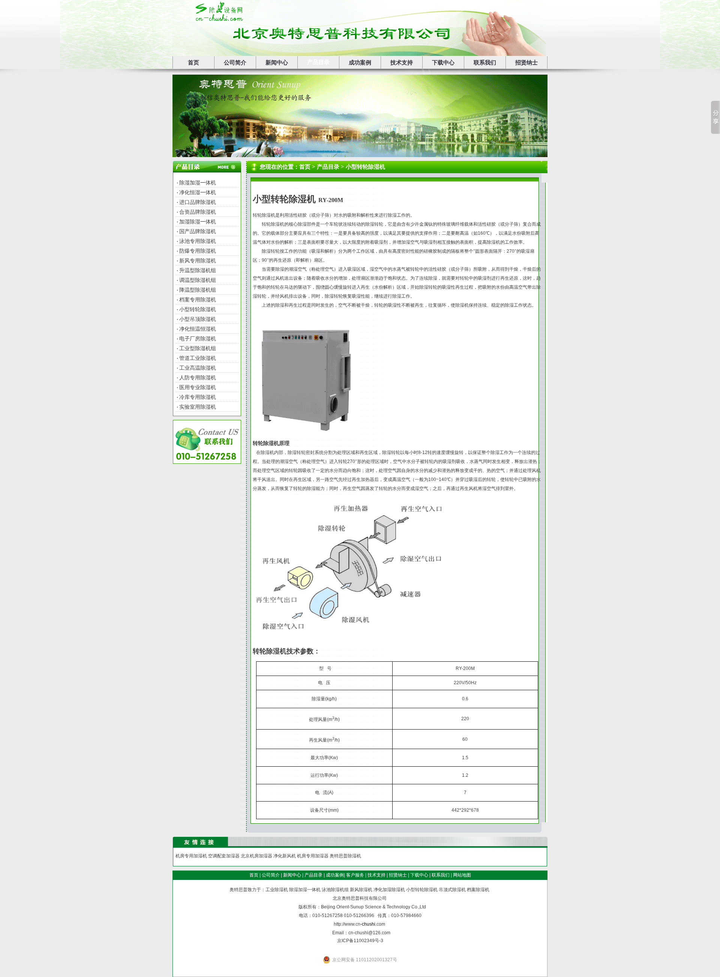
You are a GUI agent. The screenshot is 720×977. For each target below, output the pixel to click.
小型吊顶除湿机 (197, 319)
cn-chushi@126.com (369, 932)
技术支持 (401, 63)
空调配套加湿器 (224, 856)
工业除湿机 (277, 889)
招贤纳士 (526, 63)
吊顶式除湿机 (452, 889)
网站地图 (462, 875)
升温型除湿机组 (197, 270)
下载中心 (443, 63)
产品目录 (318, 62)
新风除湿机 (361, 889)
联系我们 (485, 63)
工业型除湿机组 (197, 348)
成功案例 (360, 63)
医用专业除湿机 (197, 387)
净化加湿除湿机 (389, 889)
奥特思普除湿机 (345, 856)
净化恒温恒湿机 (197, 329)
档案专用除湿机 (197, 300)
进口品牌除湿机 (197, 202)
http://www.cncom (359, 924)
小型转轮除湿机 (197, 309)
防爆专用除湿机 (197, 251)
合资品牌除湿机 (197, 212)
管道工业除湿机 (197, 358)
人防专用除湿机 (197, 378)
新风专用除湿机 (197, 261)
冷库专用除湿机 (197, 397)
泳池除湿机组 (335, 889)
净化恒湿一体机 (197, 192)
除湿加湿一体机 (197, 183)
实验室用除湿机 (197, 407)
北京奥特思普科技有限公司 (360, 898)
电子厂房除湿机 (197, 339)
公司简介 (235, 63)
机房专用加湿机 (191, 856)
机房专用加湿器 (312, 856)
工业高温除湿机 (197, 368)
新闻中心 (277, 63)
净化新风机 (284, 856)
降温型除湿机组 (197, 290)
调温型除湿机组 (197, 280)
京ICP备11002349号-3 (360, 940)
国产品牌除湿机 (197, 231)
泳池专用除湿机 (197, 241)
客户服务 (355, 875)
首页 (193, 63)
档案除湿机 (478, 889)
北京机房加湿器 (256, 856)
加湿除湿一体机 (197, 222)
